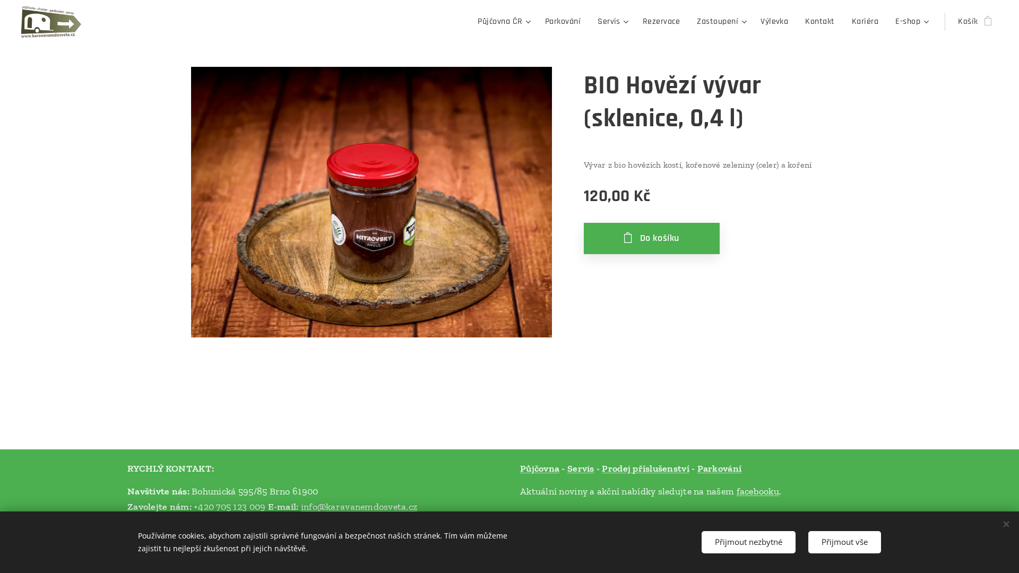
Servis (580, 468)
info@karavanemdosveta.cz (359, 507)
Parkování (719, 468)
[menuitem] (505, 21)
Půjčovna (539, 468)
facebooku (758, 491)
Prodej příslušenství (645, 468)
